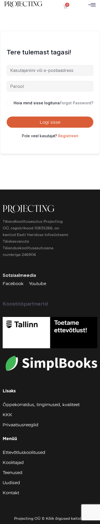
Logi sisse (50, 122)
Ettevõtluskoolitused (24, 452)
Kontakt (11, 492)
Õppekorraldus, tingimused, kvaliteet (41, 404)
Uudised (11, 482)
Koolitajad (13, 462)
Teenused (12, 472)
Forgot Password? (76, 103)
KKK (7, 414)
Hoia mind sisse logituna (37, 103)
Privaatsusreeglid (20, 424)
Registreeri (68, 136)
